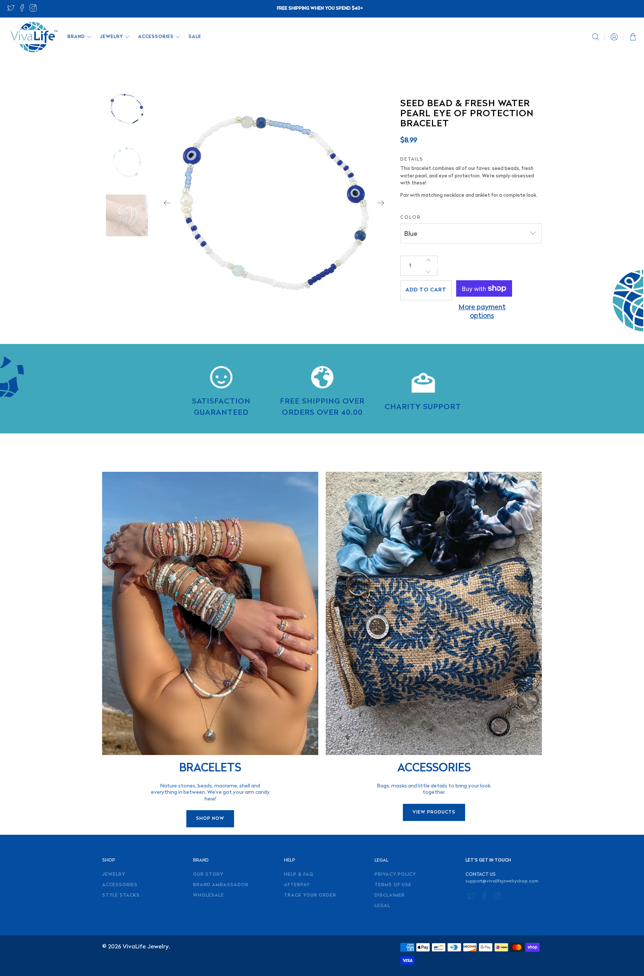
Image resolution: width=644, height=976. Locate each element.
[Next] (381, 203)
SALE (195, 37)
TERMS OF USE (393, 885)
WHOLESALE (208, 895)
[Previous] (167, 203)
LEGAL (382, 906)
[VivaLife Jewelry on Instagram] (33, 10)
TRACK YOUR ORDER (310, 895)
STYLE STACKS (121, 895)
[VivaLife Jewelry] (33, 37)
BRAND (76, 37)
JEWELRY (111, 37)
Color (410, 217)
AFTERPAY (297, 885)
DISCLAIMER (390, 895)
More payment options (482, 312)
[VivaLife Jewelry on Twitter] (10, 10)
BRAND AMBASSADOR (221, 885)
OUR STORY (208, 874)
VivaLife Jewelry (145, 947)
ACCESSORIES (156, 37)
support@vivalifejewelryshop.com (502, 881)
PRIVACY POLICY (395, 874)
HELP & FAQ (298, 874)
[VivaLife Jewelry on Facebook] (22, 10)
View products (434, 812)
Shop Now (210, 819)
